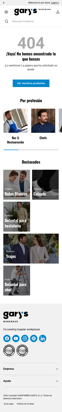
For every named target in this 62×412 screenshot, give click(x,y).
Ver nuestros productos (31, 83)
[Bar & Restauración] (15, 121)
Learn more (42, 2)
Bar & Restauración (15, 139)
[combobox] (31, 21)
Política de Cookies (25, 404)
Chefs (43, 137)
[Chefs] (43, 121)
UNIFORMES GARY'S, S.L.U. (31, 395)
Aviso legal (8, 404)
